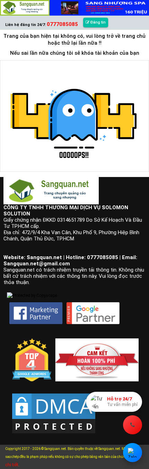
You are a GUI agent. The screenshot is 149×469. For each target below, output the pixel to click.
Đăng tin (97, 22)
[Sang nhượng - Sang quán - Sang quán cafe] (25, 7)
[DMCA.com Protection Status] (53, 407)
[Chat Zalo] (132, 452)
